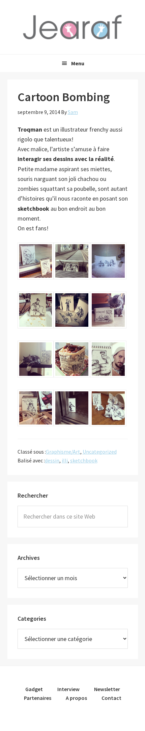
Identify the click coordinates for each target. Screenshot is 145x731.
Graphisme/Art (63, 451)
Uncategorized (100, 451)
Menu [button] (77, 63)
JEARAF (72, 27)
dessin (52, 460)
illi (65, 460)
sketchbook (83, 460)
